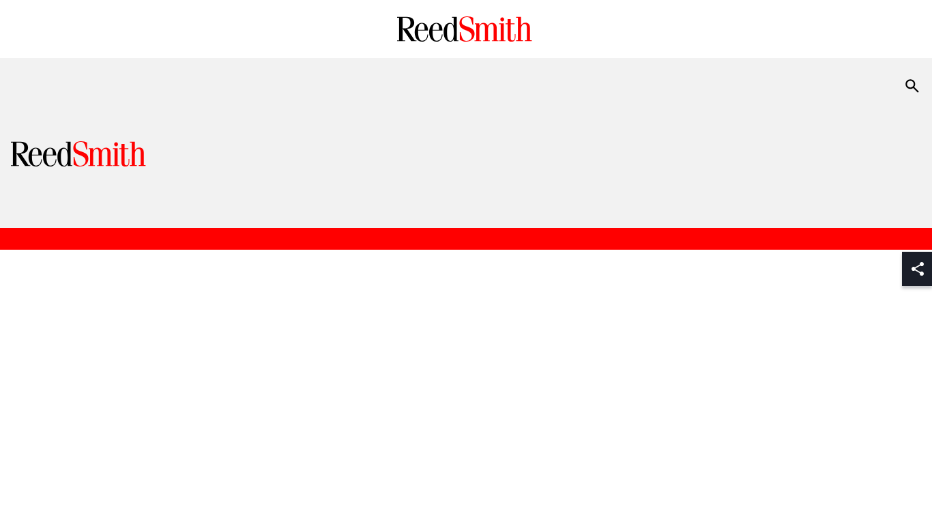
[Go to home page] (466, 29)
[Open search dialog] (912, 86)
